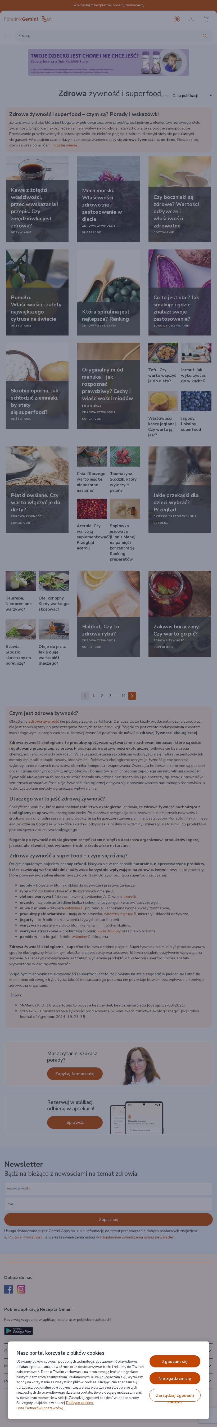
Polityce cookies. (80, 1403)
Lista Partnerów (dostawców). (40, 1408)
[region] (108, 1380)
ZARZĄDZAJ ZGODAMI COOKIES (175, 1397)
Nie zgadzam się (175, 1378)
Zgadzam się (175, 1362)
